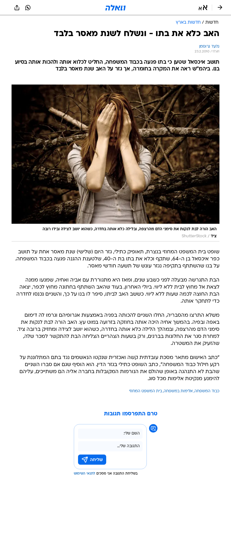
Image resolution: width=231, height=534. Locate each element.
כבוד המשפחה (206, 391)
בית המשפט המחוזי (145, 391)
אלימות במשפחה (178, 391)
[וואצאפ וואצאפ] (28, 7)
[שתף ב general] (17, 8)
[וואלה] (115, 7)
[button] (203, 7)
